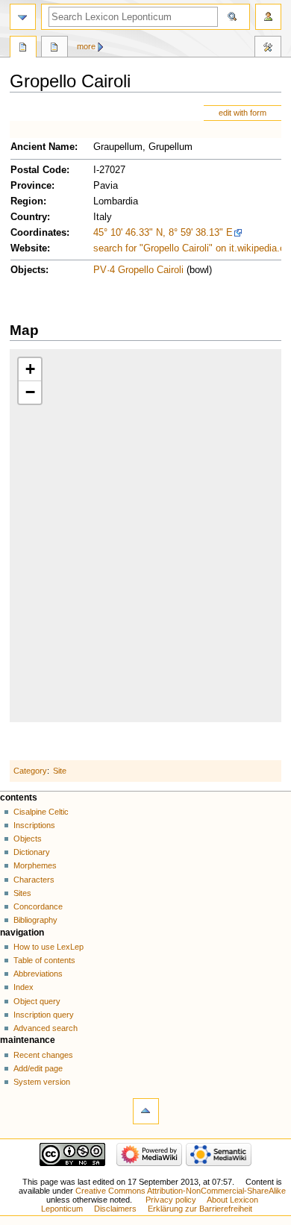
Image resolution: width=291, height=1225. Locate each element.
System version (41, 1081)
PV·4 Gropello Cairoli (138, 270)
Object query (36, 1001)
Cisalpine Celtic (41, 811)
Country (28, 217)
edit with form (242, 112)
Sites (22, 893)
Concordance (38, 906)
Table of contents (44, 960)
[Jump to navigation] (23, 17)
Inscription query (43, 1014)
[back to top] (146, 1111)
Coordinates (38, 233)
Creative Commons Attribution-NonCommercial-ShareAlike (180, 1190)
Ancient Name (42, 147)
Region (26, 201)
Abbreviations (38, 973)
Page (23, 48)
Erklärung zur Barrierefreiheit (200, 1208)
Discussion (54, 48)
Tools (268, 48)
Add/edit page (38, 1068)
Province (30, 186)
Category (30, 770)
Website (28, 248)
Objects (28, 270)
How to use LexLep (48, 946)
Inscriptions (34, 825)
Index (23, 987)
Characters (33, 879)
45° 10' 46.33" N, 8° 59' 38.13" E (163, 233)
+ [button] (30, 369)
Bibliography (35, 919)
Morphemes (35, 865)
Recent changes (43, 1054)
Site (59, 770)
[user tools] (268, 17)
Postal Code (38, 170)
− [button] (30, 392)
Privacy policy (171, 1199)
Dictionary (31, 852)
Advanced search (45, 1028)
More (86, 46)
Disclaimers (115, 1208)
